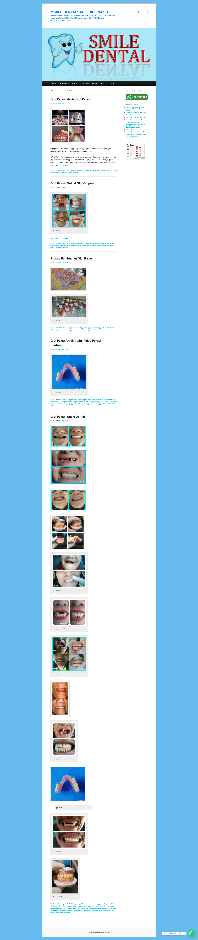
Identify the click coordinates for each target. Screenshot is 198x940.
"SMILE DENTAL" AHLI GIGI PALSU (79, 11)
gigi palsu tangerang (91, 402)
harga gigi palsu (65, 246)
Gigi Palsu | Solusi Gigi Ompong (73, 183)
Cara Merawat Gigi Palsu (134, 120)
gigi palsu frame (94, 170)
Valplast (94, 83)
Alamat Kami (64, 83)
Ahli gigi (103, 83)
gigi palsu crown (94, 243)
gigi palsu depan (83, 906)
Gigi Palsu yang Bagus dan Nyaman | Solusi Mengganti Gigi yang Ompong (136, 134)
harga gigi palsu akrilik (78, 246)
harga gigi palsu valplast (94, 246)
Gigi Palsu (129, 129)
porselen (65, 248)
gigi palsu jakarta (105, 906)
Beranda (53, 83)
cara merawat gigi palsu (95, 904)
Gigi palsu (85, 83)
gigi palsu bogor (109, 400)
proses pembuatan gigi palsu (85, 330)
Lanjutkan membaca (59, 165)
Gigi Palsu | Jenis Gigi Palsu (70, 99)
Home (112, 83)
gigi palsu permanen (66, 908)
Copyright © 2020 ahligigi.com (99, 932)
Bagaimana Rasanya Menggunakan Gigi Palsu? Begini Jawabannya (135, 124)
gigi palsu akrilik (83, 170)
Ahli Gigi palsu (62, 328)
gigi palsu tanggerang (81, 908)
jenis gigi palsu (62, 172)
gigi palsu (74, 170)
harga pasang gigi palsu (72, 910)
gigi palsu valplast (106, 170)
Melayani (75, 83)
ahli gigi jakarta (76, 400)
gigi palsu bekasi (98, 400)
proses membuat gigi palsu (66, 330)
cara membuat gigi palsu (79, 328)
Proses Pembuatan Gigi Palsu (71, 258)
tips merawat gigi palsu (62, 912)
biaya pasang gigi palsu (79, 904)
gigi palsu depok (55, 402)
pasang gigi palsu (73, 172)
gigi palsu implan (78, 402)
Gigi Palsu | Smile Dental (67, 416)
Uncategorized (63, 170)
